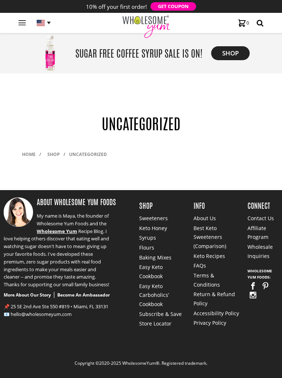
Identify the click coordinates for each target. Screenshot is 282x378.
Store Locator (155, 323)
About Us (205, 218)
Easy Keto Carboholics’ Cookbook (154, 295)
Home (29, 154)
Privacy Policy (210, 322)
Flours (146, 247)
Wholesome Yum (57, 231)
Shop (53, 154)
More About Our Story (27, 295)
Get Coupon (173, 6)
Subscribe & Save (160, 313)
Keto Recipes (209, 255)
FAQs (200, 265)
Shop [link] (230, 53)
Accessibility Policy (216, 313)
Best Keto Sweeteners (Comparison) (210, 237)
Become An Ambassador (83, 295)
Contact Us (260, 218)
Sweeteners (153, 218)
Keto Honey (153, 228)
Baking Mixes (155, 257)
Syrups (147, 237)
